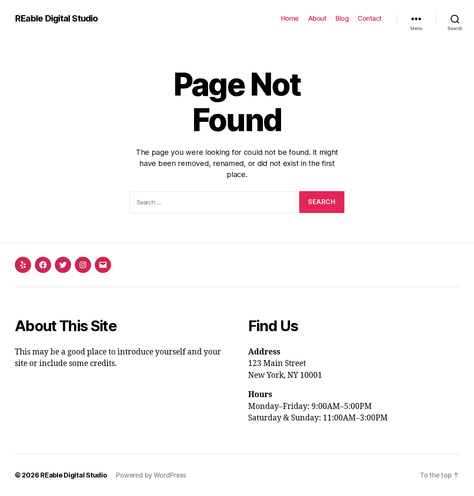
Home (290, 18)
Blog (342, 18)
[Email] (103, 265)
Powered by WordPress (151, 475)
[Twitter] (63, 265)
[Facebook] (43, 265)
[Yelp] (23, 265)
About (317, 18)
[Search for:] (211, 203)
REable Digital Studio (56, 18)
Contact (370, 18)
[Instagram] (83, 265)
